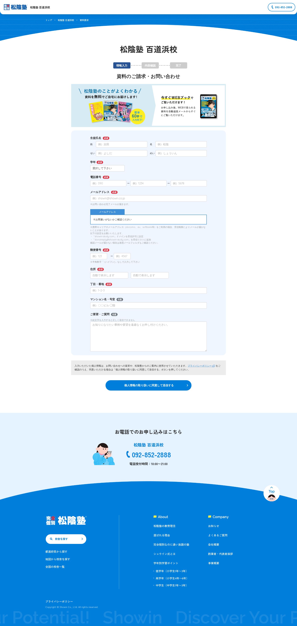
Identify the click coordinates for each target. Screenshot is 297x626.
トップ (48, 20)
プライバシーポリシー (200, 365)
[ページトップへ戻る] (272, 493)
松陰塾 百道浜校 (66, 20)
